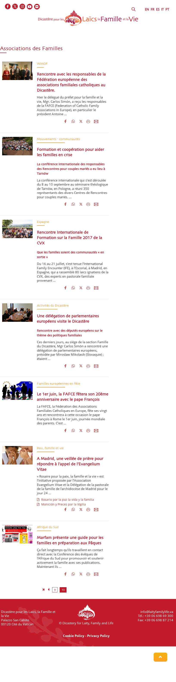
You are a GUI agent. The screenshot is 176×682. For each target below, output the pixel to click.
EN (147, 9)
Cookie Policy (73, 636)
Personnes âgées (17, 49)
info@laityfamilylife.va (156, 611)
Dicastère (11, 41)
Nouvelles (47, 49)
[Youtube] (30, 7)
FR (152, 9)
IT (162, 9)
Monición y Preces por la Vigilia (62, 504)
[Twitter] (15, 7)
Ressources (101, 49)
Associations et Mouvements (68, 41)
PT (167, 9)
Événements (74, 49)
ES (157, 9)
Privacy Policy (98, 636)
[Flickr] (37, 7)
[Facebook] (8, 7)
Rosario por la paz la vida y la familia (66, 500)
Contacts (126, 49)
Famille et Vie (109, 41)
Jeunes (135, 41)
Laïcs (33, 41)
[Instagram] (23, 7)
